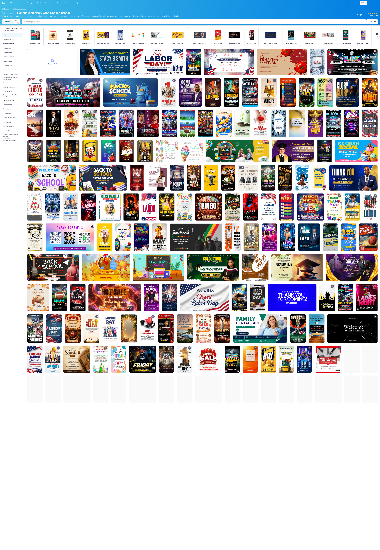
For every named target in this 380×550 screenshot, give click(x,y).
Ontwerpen (8, 22)
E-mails (17, 22)
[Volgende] (378, 37)
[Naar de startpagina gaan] (8, 3)
